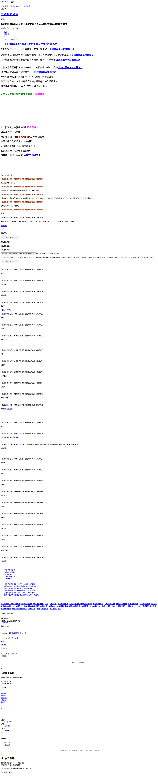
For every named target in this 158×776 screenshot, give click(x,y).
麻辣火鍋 (31, 609)
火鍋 (103, 606)
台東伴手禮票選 (9, 576)
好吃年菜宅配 (98, 604)
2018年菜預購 (26, 604)
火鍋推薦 (129, 606)
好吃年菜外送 (74, 604)
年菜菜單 (68, 606)
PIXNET (65, 750)
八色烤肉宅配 (8, 579)
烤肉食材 (23, 609)
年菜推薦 (60, 606)
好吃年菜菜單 (133, 604)
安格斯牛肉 (147, 606)
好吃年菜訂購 (110, 604)
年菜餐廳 (84, 606)
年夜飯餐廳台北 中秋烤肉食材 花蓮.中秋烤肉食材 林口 (22, 586)
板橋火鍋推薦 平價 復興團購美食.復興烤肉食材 (19, 590)
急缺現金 (4, 700)
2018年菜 (4, 604)
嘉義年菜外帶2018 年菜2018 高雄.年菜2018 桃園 (19, 593)
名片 (5, 36)
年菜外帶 (27, 606)
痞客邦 (15, 633)
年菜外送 (19, 606)
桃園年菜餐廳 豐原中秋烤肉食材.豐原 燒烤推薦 (19, 584)
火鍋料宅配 (120, 606)
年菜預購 (9, 409)
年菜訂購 (43, 606)
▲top (2, 641)
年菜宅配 (35, 606)
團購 (38, 609)
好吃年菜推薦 (63, 604)
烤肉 (9, 609)
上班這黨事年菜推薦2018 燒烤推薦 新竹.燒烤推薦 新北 (30, 44)
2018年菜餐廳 (38, 604)
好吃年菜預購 (145, 604)
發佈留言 (3, 656)
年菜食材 (53, 609)
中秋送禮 (4, 226)
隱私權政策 (89, 750)
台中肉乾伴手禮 (9, 572)
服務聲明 (96, 750)
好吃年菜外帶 (86, 604)
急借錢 (3, 695)
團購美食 (44, 609)
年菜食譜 (52, 606)
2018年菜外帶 (14, 604)
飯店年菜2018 (95, 606)
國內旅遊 (15, 638)
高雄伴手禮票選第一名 (14, 437)
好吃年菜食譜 (121, 604)
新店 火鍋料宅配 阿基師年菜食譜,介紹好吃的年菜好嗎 (21, 595)
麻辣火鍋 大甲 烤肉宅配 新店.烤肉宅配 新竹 (18, 588)
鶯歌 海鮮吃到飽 (9, 570)
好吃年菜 (53, 604)
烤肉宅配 (15, 609)
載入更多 (3, 645)
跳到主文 (4, 19)
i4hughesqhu (4, 622)
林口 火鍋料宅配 (6, 310)
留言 (19, 633)
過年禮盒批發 (8, 574)
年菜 (46, 604)
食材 (59, 609)
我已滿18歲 (4, 772)
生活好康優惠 (9, 14)
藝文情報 (16, 28)
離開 (10, 772)
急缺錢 (3, 702)
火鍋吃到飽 (110, 606)
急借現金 (4, 693)
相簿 (5, 32)
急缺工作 (4, 698)
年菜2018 (10, 606)
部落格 (6, 34)
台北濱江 (138, 606)
